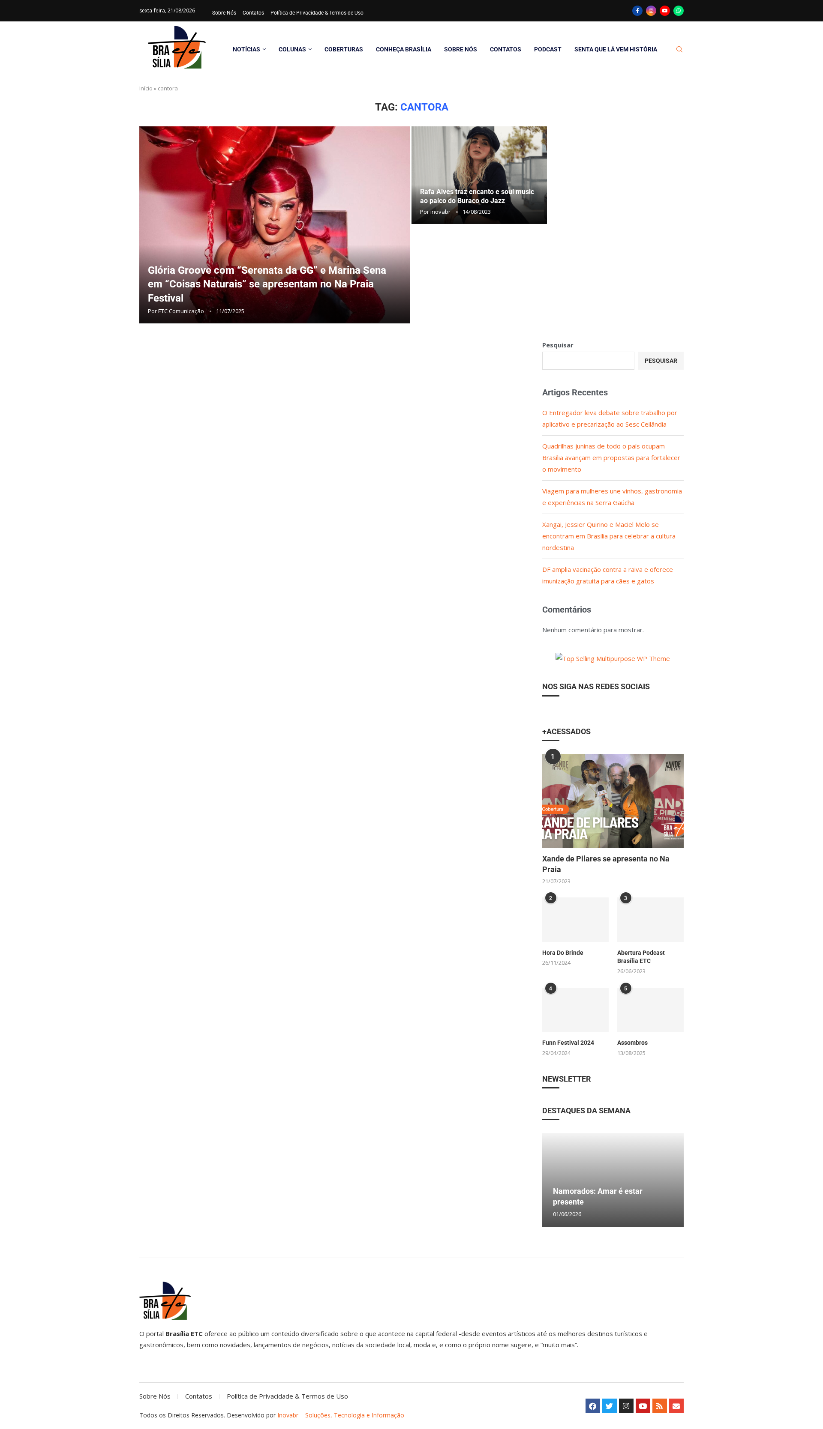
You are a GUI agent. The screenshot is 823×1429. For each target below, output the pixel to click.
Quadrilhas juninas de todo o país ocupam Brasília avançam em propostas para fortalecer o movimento (611, 457)
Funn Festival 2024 (568, 1042)
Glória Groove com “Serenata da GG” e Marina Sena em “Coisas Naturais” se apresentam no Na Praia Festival (267, 284)
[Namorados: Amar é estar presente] (613, 1180)
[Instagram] (651, 11)
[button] (550, 1179)
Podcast (548, 49)
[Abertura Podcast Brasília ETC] (650, 919)
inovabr (440, 211)
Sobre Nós (224, 13)
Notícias (246, 49)
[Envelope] (676, 1406)
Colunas (292, 49)
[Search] (679, 49)
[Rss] (659, 1406)
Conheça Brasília (403, 49)
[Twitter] (609, 1406)
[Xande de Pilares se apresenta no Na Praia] (613, 801)
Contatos (253, 13)
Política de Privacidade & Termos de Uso (316, 13)
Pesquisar (558, 345)
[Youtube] (665, 11)
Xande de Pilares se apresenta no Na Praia (606, 864)
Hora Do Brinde (562, 952)
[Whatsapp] (678, 11)
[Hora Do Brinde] (575, 919)
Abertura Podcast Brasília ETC (641, 957)
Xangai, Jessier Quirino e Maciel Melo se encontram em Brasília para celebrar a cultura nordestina (609, 536)
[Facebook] (637, 11)
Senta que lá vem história (615, 49)
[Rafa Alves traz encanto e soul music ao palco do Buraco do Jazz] (479, 175)
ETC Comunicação (181, 311)
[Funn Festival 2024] (575, 1010)
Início (146, 88)
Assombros (632, 1042)
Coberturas (343, 49)
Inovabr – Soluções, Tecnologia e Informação (340, 1415)
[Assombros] (650, 1010)
